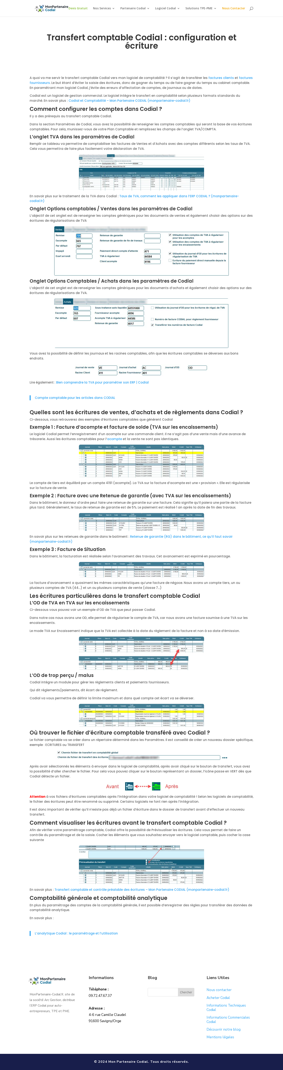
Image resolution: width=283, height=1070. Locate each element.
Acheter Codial (218, 997)
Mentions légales (220, 1037)
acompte (114, 439)
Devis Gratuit (78, 8)
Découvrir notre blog (224, 1029)
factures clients (221, 78)
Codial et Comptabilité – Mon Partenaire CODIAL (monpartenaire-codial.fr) (130, 100)
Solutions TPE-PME (199, 8)
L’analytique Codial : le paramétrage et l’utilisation (76, 933)
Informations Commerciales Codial (228, 1019)
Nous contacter (219, 990)
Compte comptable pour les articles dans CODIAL (75, 398)
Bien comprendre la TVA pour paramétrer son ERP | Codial (102, 382)
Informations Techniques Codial (226, 1007)
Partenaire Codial (133, 8)
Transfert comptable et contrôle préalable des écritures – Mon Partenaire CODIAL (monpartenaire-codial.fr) (141, 889)
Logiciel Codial (165, 8)
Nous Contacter (233, 8)
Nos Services (102, 8)
